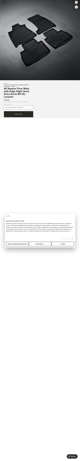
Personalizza (39, 244)
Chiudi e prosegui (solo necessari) (17, 244)
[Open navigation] (77, 2)
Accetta (63, 244)
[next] (76, 36)
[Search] (67, 2)
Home (5, 83)
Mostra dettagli (67, 239)
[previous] (4, 36)
